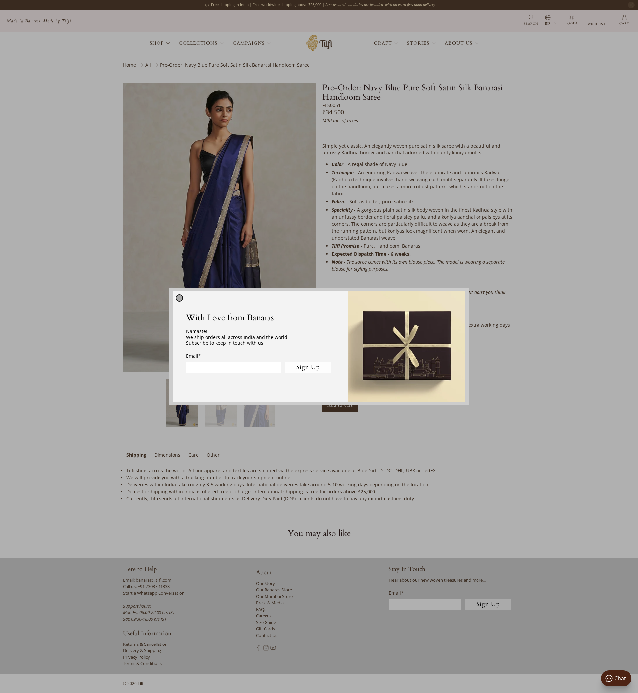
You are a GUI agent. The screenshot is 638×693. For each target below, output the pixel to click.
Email (193, 356)
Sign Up (308, 367)
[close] (179, 298)
